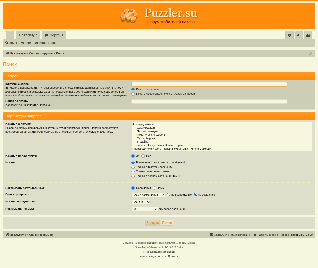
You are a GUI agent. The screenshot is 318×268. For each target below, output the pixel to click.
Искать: (10, 162)
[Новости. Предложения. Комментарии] (222, 145)
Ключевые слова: (17, 83)
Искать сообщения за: (20, 201)
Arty (144, 247)
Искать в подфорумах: (21, 155)
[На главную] (159, 16)
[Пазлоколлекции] (222, 131)
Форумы (56, 35)
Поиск (13, 43)
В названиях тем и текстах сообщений (160, 162)
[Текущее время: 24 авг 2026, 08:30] (310, 53)
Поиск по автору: (17, 101)
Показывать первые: (19, 208)
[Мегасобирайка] (222, 138)
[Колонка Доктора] (222, 124)
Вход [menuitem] (300, 36)
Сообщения (143, 187)
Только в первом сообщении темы (157, 175)
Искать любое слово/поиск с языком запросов (165, 93)
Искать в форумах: (18, 123)
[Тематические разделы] (222, 135)
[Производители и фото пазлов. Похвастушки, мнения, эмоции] (222, 149)
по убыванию (206, 194)
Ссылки (11, 36)
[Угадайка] (222, 142)
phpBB (151, 242)
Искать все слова (147, 89)
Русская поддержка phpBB (159, 251)
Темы (160, 187)
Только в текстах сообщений (153, 166)
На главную (28, 35)
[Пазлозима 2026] (222, 128)
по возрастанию (181, 194)
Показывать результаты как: (24, 187)
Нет (148, 155)
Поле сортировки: (18, 194)
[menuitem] (289, 35)
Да (137, 155)
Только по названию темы (152, 171)
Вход (28, 43)
